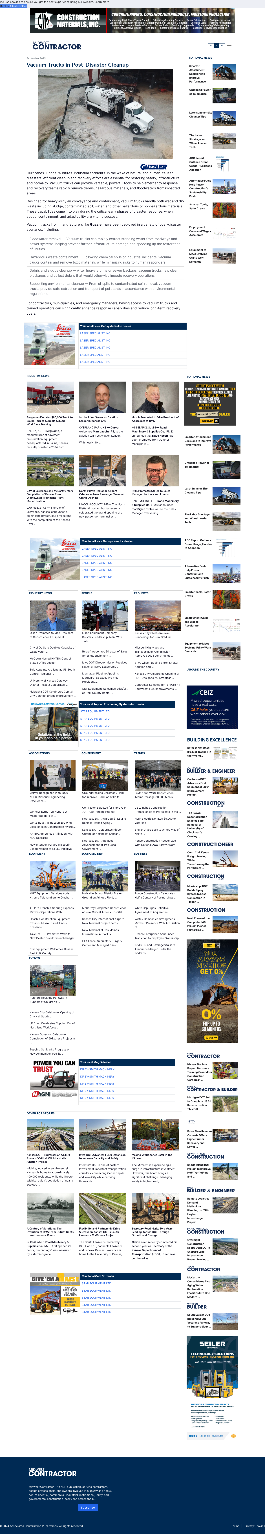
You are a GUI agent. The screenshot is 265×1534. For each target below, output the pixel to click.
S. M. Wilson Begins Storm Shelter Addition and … (156, 665)
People (86, 593)
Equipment (37, 853)
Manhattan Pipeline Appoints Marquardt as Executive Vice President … (100, 677)
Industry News (38, 376)
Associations (39, 753)
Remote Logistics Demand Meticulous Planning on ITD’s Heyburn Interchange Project (198, 1210)
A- (211, 46)
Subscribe (88, 1507)
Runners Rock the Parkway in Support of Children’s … (48, 1000)
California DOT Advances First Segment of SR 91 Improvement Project (198, 787)
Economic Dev (92, 853)
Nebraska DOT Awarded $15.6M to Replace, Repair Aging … (104, 820)
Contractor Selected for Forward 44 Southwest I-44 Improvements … (157, 687)
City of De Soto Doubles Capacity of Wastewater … (52, 649)
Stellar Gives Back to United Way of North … (157, 831)
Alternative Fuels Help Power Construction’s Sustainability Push (200, 188)
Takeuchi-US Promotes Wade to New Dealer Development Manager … (52, 938)
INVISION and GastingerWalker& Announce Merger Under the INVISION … (155, 949)
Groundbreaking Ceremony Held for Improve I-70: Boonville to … (103, 795)
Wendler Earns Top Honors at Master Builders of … (48, 813)
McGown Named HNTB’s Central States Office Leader (50, 660)
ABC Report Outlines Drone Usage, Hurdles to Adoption (198, 544)
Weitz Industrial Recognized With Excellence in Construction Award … (53, 824)
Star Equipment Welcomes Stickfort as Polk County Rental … (104, 691)
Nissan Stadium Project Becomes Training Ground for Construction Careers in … (199, 1072)
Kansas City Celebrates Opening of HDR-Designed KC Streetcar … (157, 676)
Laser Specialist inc (95, 333)
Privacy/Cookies (254, 1526)
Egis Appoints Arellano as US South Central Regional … (52, 671)
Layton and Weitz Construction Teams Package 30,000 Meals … (155, 795)
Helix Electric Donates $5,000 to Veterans (155, 820)
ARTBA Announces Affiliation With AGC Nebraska (51, 835)
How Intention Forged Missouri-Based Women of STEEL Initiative (51, 846)
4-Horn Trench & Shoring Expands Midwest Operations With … (52, 910)
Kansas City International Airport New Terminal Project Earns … (103, 921)
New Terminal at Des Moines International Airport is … (100, 932)
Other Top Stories (41, 1113)
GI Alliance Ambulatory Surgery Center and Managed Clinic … (102, 943)
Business (140, 853)
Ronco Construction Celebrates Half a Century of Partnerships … (155, 895)
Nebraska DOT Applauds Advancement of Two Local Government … (99, 844)
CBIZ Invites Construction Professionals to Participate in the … (158, 809)
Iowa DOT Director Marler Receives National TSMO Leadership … (104, 664)
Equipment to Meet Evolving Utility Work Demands (198, 647)
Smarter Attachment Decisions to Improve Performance (197, 73)
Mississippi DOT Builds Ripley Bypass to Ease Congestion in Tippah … (197, 894)
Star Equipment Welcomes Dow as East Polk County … (51, 951)
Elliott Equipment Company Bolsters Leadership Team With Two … (102, 637)
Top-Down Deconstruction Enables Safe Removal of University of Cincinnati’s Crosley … (197, 824)
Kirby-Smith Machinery (97, 1069)
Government (91, 753)
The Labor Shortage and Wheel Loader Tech (197, 518)
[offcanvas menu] (229, 45)
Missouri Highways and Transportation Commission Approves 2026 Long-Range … (154, 651)
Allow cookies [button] (18, 6)
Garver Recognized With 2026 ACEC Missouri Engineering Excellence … (49, 797)
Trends (139, 753)
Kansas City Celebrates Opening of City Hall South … (52, 1014)
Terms (235, 1526)
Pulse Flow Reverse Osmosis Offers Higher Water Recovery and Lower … (199, 1139)
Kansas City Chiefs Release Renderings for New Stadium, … (155, 635)
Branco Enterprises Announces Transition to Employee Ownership (157, 936)
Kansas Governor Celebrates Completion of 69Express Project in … (52, 1038)
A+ (222, 46)
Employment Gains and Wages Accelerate (200, 231)
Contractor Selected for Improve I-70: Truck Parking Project (104, 809)
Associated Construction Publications (34, 1526)
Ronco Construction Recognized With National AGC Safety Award (155, 843)
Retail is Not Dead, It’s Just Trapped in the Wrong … (199, 751)
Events (34, 958)
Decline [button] (5, 6)
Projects (141, 593)
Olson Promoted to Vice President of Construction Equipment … (51, 635)
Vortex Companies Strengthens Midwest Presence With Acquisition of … (157, 923)
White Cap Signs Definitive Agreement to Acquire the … (153, 910)
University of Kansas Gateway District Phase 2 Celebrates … (49, 682)
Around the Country (203, 669)
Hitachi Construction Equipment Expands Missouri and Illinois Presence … (50, 923)
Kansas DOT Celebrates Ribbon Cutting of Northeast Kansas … (102, 831)
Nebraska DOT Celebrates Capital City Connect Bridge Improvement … (53, 693)
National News (200, 57)
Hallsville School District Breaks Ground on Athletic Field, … (102, 895)
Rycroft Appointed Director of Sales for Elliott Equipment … (104, 653)
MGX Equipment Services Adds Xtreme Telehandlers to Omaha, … (51, 895)
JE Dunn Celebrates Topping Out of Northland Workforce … (52, 1025)
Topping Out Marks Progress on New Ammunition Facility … (50, 1051)
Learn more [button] (102, 2)
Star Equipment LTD (95, 711)
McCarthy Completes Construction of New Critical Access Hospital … (104, 910)
